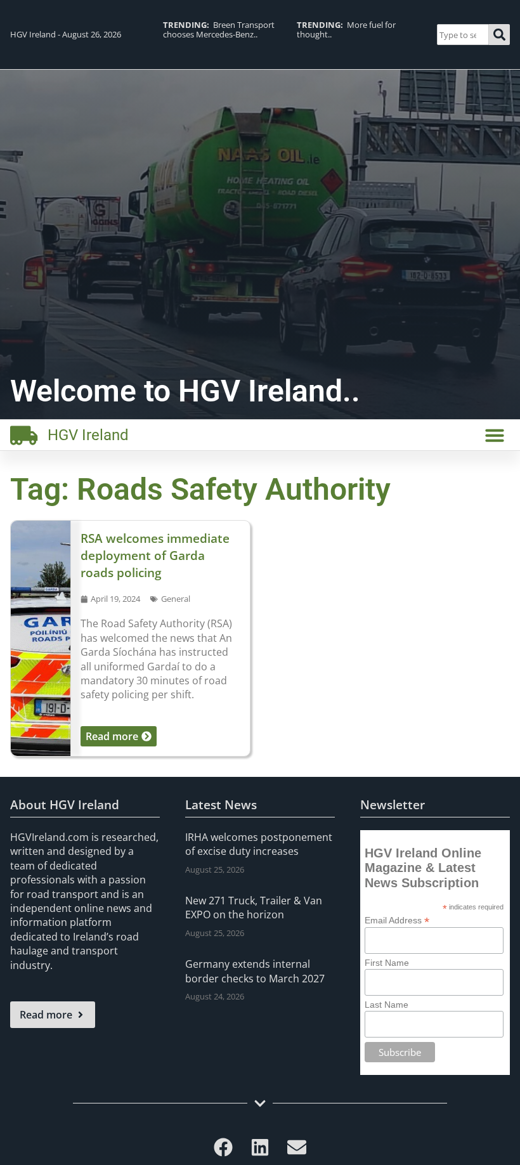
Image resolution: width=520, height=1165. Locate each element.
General (175, 598)
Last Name (386, 1004)
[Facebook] (223, 1147)
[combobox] (463, 34)
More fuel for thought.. (346, 29)
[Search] (499, 34)
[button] (494, 435)
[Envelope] (297, 1147)
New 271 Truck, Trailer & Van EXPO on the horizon (253, 907)
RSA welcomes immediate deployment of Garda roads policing (155, 555)
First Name (387, 962)
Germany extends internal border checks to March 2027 (255, 971)
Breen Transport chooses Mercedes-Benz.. (219, 29)
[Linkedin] (260, 1147)
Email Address (397, 919)
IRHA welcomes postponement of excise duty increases (258, 844)
